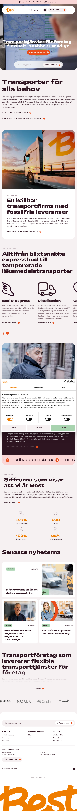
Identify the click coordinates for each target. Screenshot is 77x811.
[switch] (29, 419)
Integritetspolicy (58, 741)
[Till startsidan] (10, 10)
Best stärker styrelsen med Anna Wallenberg (55, 600)
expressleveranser (59, 679)
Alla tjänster (5, 741)
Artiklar (30, 738)
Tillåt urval (38, 427)
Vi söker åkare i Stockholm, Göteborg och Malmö (42, 2)
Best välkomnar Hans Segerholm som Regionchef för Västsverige (15, 601)
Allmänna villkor (58, 735)
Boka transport (6, 738)
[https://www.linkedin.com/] (74, 769)
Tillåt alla (63, 427)
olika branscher (41, 681)
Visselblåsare (57, 738)
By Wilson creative (38, 777)
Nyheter (30, 735)
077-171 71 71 (45, 752)
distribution (6, 681)
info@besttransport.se (48, 754)
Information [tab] (38, 387)
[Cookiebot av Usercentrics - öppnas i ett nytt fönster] (66, 381)
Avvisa (14, 427)
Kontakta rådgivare (8, 735)
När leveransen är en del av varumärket (16, 564)
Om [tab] (63, 387)
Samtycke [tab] (13, 387)
